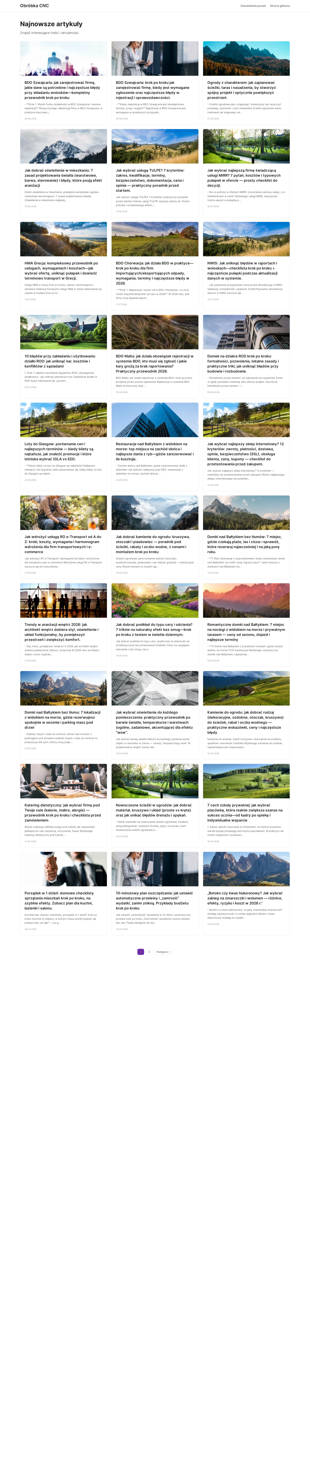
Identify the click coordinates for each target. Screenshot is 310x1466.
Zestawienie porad (253, 6)
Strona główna (280, 6)
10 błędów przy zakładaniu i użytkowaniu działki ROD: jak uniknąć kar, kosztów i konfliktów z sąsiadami (60, 361)
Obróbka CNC (34, 5)
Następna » (163, 951)
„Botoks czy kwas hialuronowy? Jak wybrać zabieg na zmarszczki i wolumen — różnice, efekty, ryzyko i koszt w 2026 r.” (245, 898)
